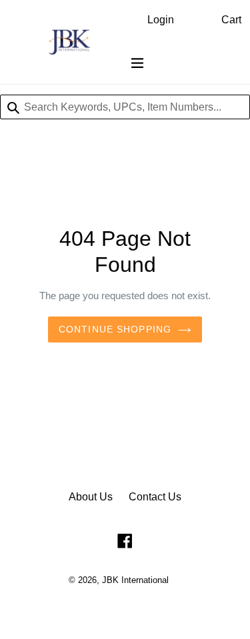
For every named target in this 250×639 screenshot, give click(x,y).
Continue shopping (115, 329)
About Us (91, 496)
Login (160, 19)
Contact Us (155, 496)
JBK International (135, 580)
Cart (231, 19)
